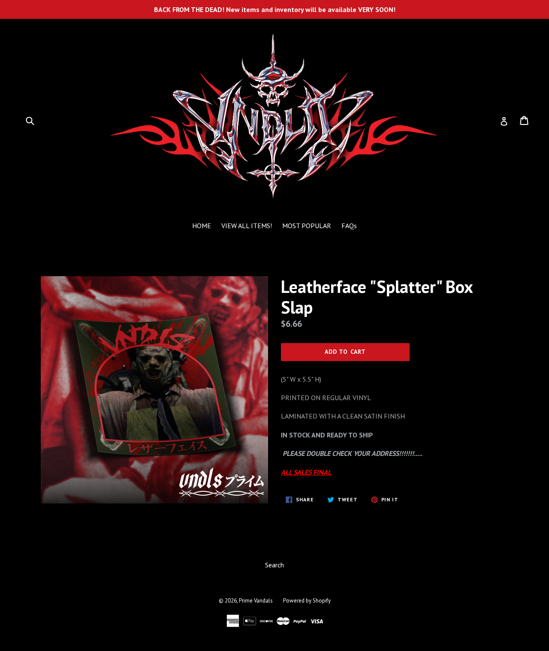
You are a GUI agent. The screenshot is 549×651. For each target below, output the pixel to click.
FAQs (349, 225)
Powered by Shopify (307, 600)
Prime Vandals (256, 600)
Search (274, 565)
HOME (201, 225)
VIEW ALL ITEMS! (246, 225)
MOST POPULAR (306, 225)
